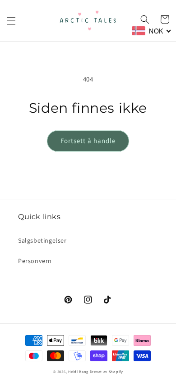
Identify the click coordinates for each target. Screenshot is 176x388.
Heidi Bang (78, 371)
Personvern (35, 261)
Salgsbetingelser (42, 240)
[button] (11, 21)
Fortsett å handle (88, 141)
